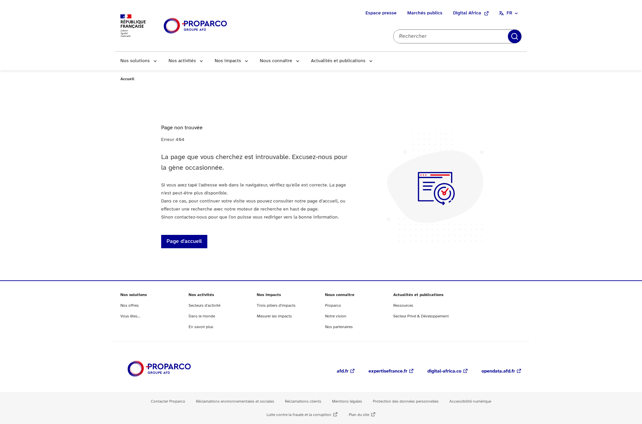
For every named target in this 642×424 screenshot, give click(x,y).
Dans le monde (202, 316)
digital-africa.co (444, 371)
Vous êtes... (130, 316)
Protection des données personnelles (406, 401)
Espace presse (381, 13)
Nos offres (129, 305)
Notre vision (335, 316)
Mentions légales (347, 401)
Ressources (403, 305)
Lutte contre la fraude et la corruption (298, 415)
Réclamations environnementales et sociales (235, 401)
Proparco (333, 305)
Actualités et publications (338, 60)
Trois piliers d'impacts (276, 305)
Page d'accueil (184, 241)
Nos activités (182, 60)
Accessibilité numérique (470, 401)
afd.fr (342, 371)
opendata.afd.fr (498, 371)
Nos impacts (228, 60)
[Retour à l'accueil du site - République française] (195, 26)
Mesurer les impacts (274, 316)
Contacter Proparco (168, 401)
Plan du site (359, 415)
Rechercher (514, 36)
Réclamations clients (303, 401)
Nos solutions (135, 60)
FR (509, 13)
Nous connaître (276, 60)
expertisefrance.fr (387, 371)
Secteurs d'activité (204, 305)
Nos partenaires (339, 327)
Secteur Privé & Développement (421, 316)
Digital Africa (467, 13)
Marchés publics (424, 13)
